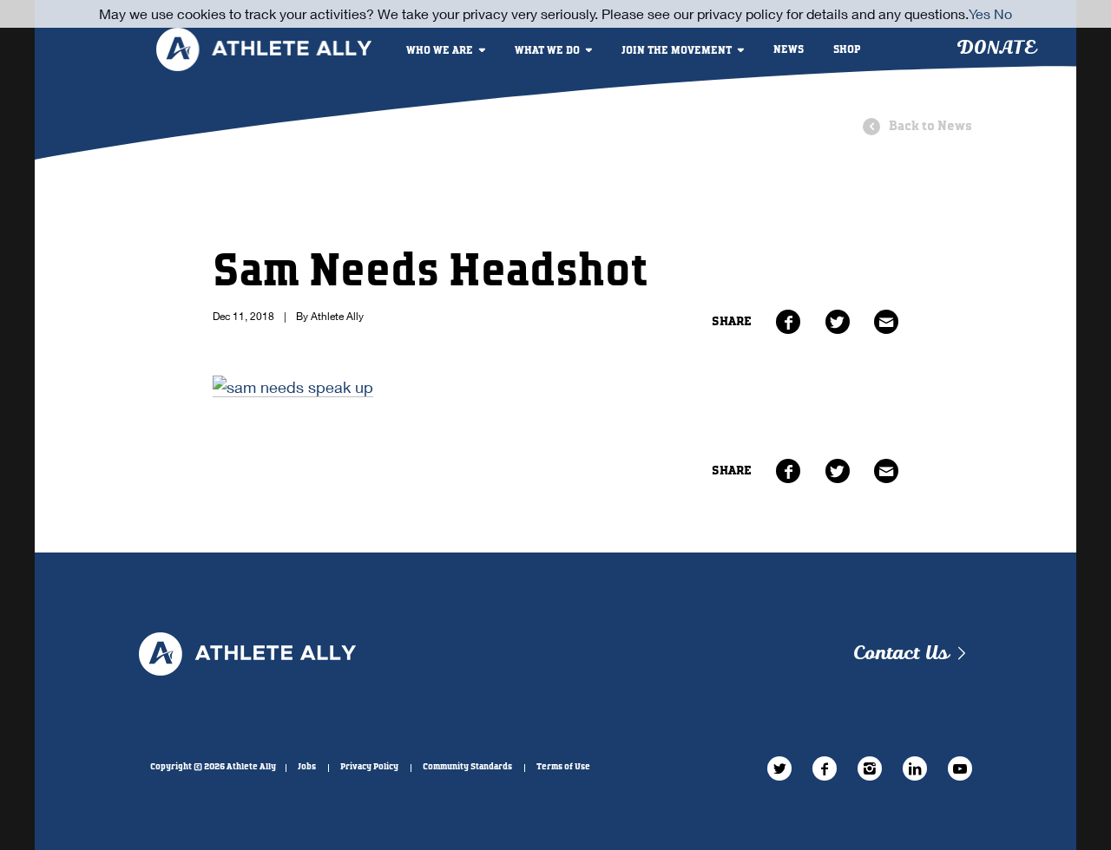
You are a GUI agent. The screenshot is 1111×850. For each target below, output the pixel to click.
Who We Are (439, 50)
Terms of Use (563, 766)
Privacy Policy (369, 766)
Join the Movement (676, 50)
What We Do (547, 50)
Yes (979, 13)
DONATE (996, 48)
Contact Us (900, 653)
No (1003, 13)
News (788, 50)
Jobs (307, 766)
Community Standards (467, 766)
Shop (847, 50)
